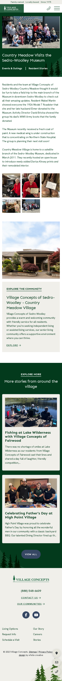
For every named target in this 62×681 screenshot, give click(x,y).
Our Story (38, 628)
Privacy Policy (45, 651)
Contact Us (29, 597)
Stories (37, 639)
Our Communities (29, 603)
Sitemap (33, 651)
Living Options (10, 628)
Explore (12, 345)
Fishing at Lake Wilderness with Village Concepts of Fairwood (28, 436)
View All (31, 554)
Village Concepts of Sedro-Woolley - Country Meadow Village (30, 302)
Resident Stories (38, 68)
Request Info (9, 634)
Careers (37, 634)
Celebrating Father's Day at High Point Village (28, 515)
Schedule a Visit (10, 639)
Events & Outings (12, 68)
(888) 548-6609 (31, 591)
